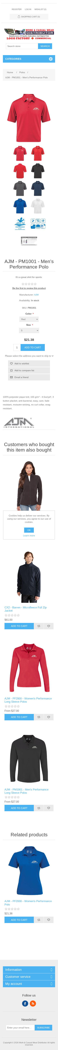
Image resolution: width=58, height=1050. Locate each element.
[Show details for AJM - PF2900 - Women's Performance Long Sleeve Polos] (29, 668)
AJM (36, 294)
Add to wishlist (22, 363)
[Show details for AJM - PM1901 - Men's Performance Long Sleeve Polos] (29, 759)
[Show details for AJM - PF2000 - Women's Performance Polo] (29, 871)
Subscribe (43, 1027)
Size (28, 325)
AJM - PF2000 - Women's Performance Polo (28, 903)
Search (45, 46)
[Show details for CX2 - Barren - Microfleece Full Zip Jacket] (29, 577)
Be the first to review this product (29, 288)
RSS (33, 1003)
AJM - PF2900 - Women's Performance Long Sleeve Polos (28, 700)
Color (28, 313)
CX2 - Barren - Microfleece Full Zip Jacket (26, 609)
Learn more (29, 535)
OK (29, 530)
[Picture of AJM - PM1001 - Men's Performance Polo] (20, 153)
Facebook (25, 1003)
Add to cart (32, 347)
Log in (28, 9)
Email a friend (22, 377)
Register (17, 9)
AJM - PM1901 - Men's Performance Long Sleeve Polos (26, 791)
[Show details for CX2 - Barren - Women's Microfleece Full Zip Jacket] (29, 486)
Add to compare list (24, 370)
